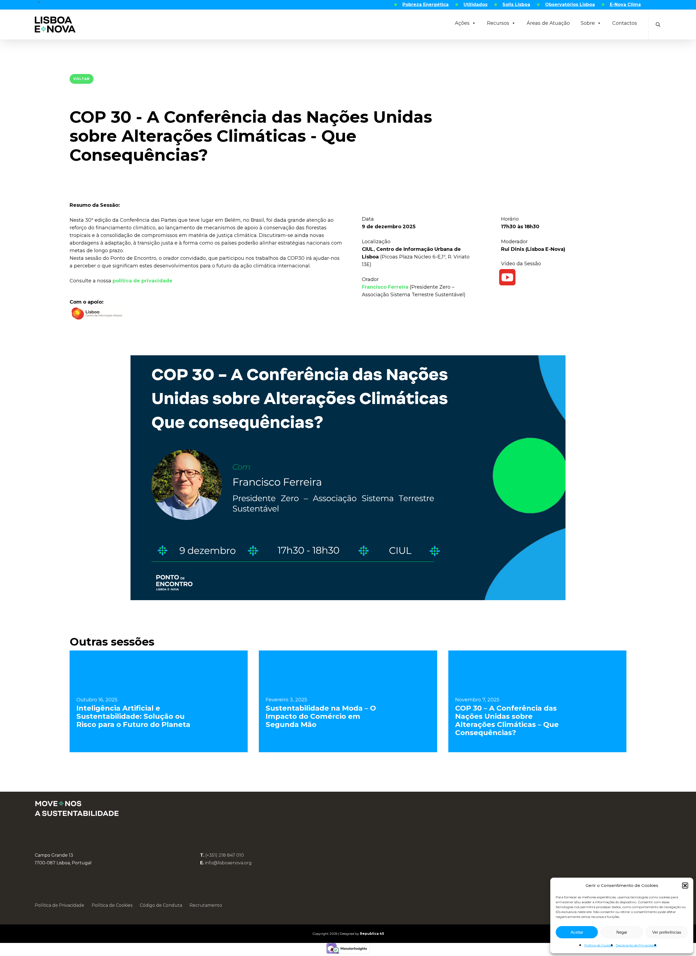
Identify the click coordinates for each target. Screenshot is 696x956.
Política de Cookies (598, 945)
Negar (621, 932)
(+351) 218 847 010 (224, 855)
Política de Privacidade (59, 905)
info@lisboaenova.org (228, 862)
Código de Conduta (161, 905)
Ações (462, 23)
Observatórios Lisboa (570, 4)
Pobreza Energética (425, 4)
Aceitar (577, 932)
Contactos (624, 23)
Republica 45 (372, 934)
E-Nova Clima (625, 4)
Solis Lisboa (516, 4)
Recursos (498, 23)
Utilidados (475, 4)
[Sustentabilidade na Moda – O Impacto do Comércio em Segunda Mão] (348, 701)
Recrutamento (205, 905)
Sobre (588, 23)
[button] (685, 885)
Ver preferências (666, 932)
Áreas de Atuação (548, 23)
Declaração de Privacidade (636, 945)
